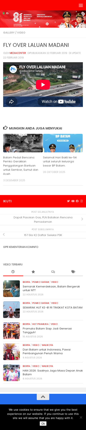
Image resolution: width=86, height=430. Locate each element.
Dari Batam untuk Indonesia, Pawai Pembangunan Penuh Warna (47, 351)
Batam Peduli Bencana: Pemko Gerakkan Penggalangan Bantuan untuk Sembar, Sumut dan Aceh (20, 165)
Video (21, 32)
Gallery (9, 32)
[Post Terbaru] (13, 272)
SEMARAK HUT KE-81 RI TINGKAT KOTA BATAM (52, 307)
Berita (26, 282)
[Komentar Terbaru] (53, 272)
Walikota (47, 345)
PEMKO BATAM (40, 282)
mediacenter (18, 53)
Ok (43, 423)
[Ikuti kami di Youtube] (72, 201)
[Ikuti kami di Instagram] (81, 201)
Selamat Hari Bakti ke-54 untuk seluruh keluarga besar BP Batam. (60, 161)
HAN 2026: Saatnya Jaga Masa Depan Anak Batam (53, 372)
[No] (81, 417)
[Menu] (81, 5)
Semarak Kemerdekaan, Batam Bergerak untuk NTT (51, 288)
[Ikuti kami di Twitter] (68, 201)
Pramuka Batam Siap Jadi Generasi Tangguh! (47, 330)
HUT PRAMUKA (40, 324)
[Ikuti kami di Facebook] (77, 201)
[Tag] (73, 272)
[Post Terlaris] (33, 272)
